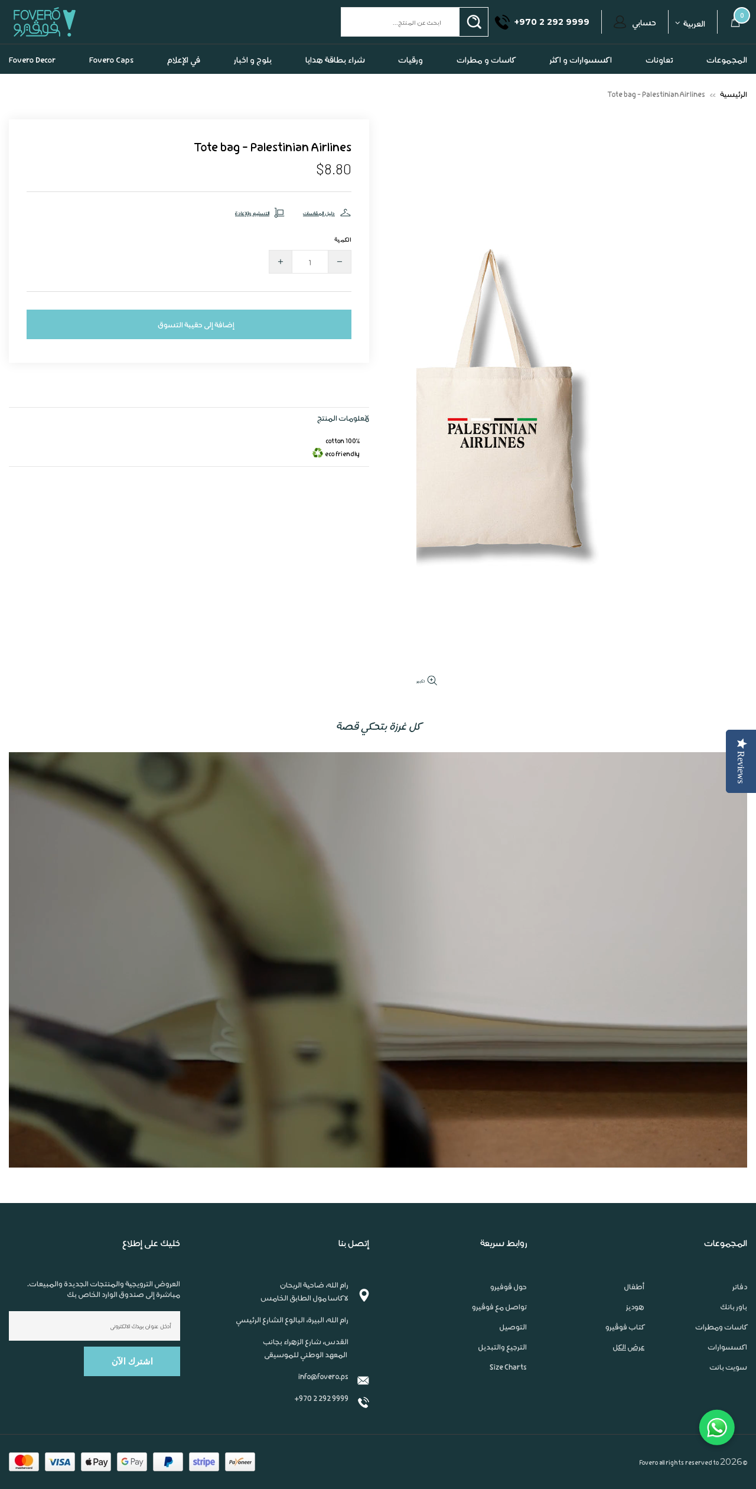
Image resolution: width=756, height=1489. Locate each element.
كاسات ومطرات (721, 1350)
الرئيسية (733, 117)
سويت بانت (728, 1390)
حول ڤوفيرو (508, 1310)
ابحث (473, 45)
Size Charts (508, 1390)
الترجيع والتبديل (502, 1370)
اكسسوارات (727, 1370)
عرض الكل (628, 1370)
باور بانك (733, 1330)
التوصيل (513, 1350)
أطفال (634, 1310)
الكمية (342, 262)
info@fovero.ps (323, 1399)
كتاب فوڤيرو (624, 1350)
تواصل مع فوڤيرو (499, 1330)
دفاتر (739, 1310)
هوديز (635, 1330)
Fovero (72, 45)
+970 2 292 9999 (321, 1421)
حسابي (644, 45)
